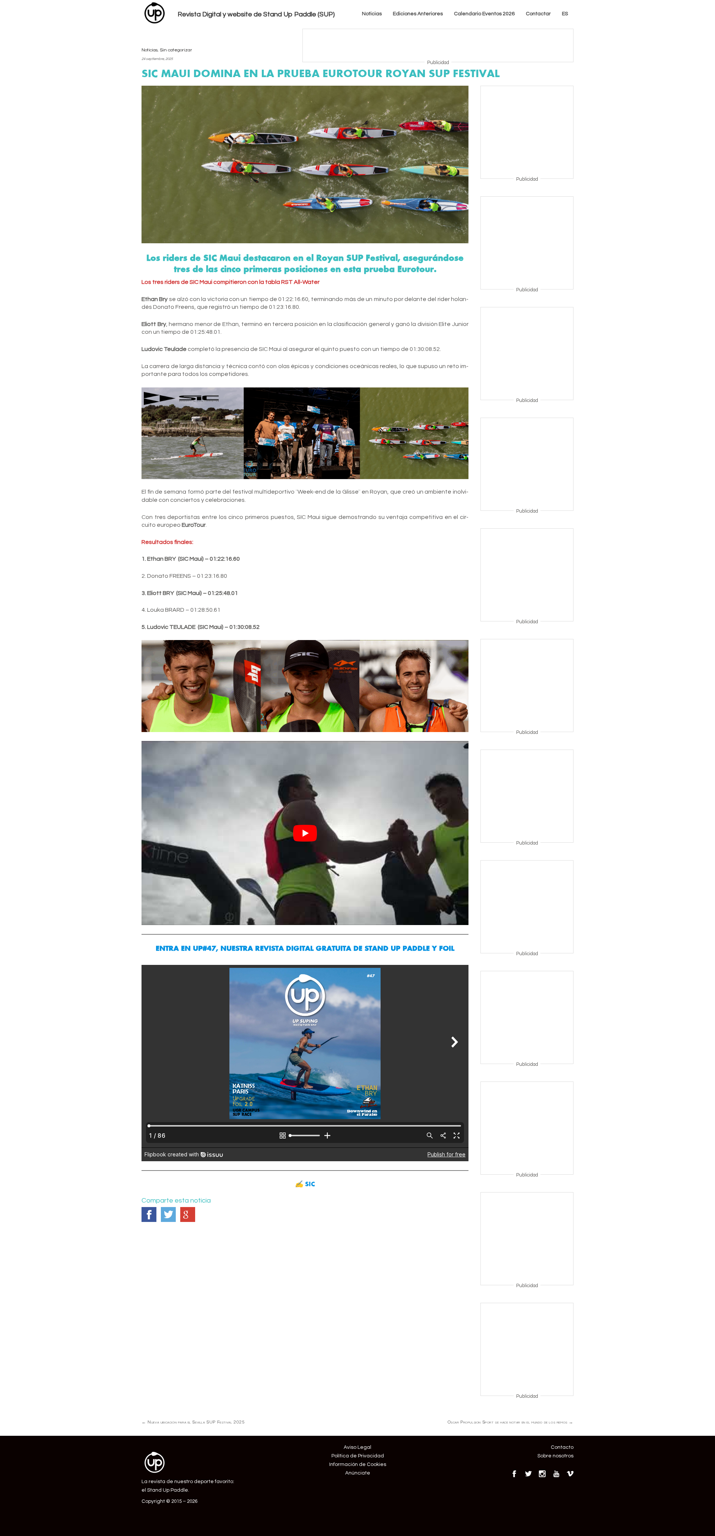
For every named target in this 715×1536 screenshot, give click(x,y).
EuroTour (194, 525)
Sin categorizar (176, 50)
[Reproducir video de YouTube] (305, 833)
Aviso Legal (357, 1447)
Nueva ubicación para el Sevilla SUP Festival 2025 (193, 1422)
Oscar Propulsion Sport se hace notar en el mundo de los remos (511, 1422)
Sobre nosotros (555, 1456)
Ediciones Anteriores (418, 13)
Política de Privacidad (357, 1456)
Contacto (562, 1447)
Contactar (538, 13)
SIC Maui (201, 282)
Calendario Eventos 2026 (484, 13)
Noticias (372, 13)
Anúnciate (357, 1473)
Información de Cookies (357, 1464)
